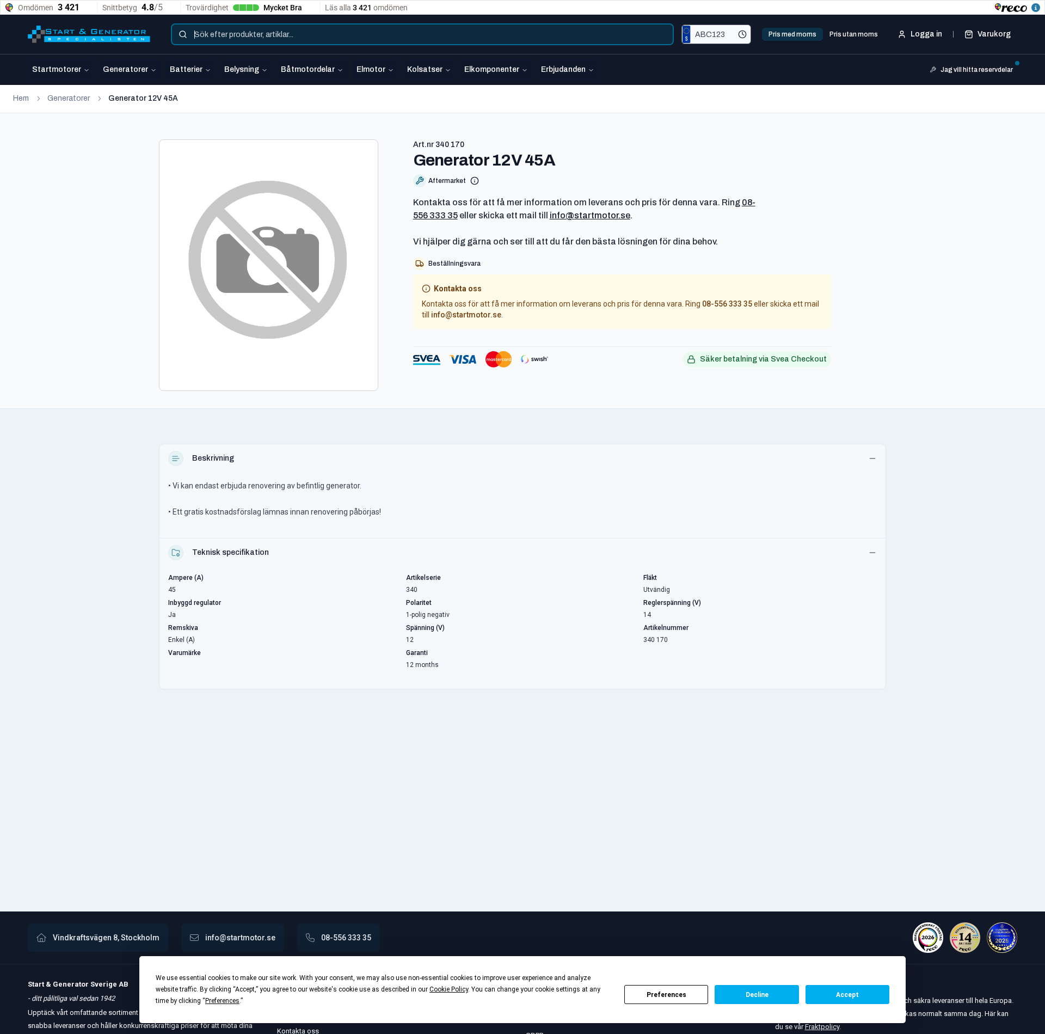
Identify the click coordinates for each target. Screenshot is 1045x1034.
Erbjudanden (563, 69)
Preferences (666, 995)
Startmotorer (56, 69)
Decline (757, 995)
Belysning (241, 69)
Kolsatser (424, 69)
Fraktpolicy (822, 1027)
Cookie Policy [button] (448, 989)
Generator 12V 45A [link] (143, 98)
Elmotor (370, 69)
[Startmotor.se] (89, 34)
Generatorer (125, 69)
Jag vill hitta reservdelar (977, 70)
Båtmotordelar (308, 69)
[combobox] (422, 34)
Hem (21, 98)
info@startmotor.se (590, 215)
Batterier (186, 69)
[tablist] (823, 34)
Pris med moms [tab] (792, 34)
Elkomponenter (491, 69)
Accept (847, 995)
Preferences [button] (222, 1001)
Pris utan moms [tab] (853, 34)
